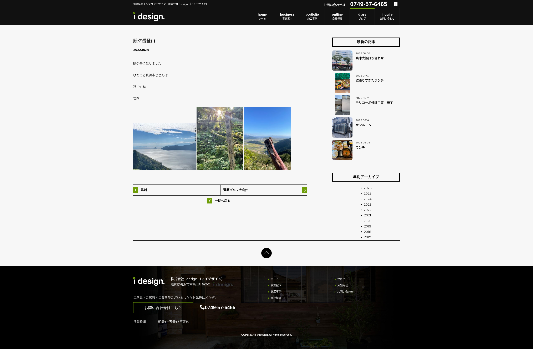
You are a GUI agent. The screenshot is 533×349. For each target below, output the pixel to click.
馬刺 (144, 190)
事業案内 (287, 16)
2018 (367, 232)
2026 (367, 188)
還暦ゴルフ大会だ (235, 190)
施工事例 (312, 16)
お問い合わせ (387, 16)
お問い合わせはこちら (163, 308)
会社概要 (337, 16)
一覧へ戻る (222, 200)
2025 (367, 193)
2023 (367, 204)
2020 (367, 221)
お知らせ (342, 285)
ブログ (362, 16)
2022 (367, 210)
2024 (367, 199)
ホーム (262, 16)
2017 (367, 237)
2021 (367, 215)
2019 (367, 226)
